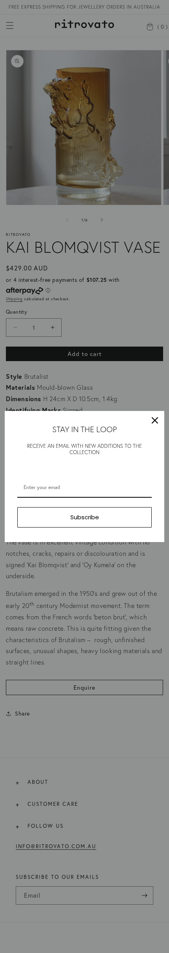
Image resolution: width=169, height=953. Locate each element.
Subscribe (84, 517)
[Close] (154, 420)
